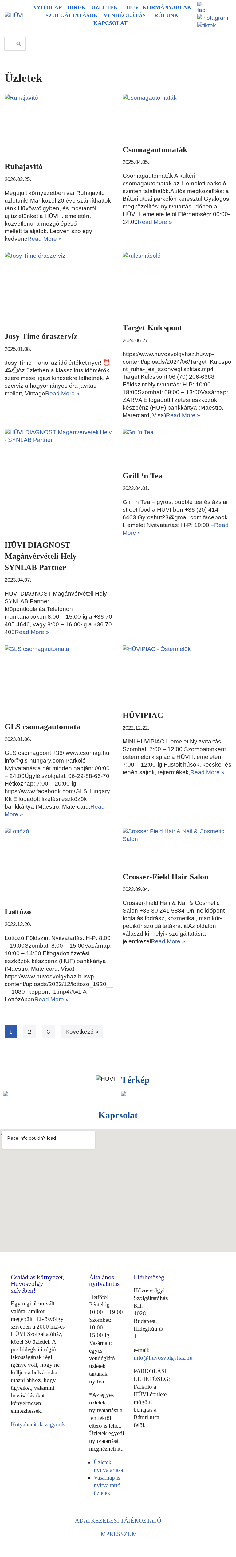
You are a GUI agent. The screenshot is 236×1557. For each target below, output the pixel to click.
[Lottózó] (59, 864)
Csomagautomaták (155, 149)
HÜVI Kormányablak (159, 7)
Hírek (76, 7)
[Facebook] (140, 1453)
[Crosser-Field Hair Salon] (177, 846)
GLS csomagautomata (43, 726)
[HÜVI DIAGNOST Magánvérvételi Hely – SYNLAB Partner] (59, 481)
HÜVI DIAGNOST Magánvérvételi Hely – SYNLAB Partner (44, 556)
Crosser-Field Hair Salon (165, 876)
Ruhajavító (24, 166)
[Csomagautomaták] (177, 116)
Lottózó (18, 911)
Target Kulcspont (152, 327)
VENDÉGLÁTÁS (125, 15)
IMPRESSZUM (118, 1534)
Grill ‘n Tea (143, 475)
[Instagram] (140, 1466)
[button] (106, 8)
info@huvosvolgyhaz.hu (163, 1357)
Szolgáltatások (71, 15)
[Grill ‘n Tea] (177, 446)
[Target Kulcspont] (177, 284)
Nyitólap (47, 7)
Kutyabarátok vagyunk (38, 1424)
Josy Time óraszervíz (41, 336)
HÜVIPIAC (143, 715)
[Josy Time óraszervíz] (59, 288)
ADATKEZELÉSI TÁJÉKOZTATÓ (118, 1520)
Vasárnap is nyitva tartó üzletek (107, 1485)
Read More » (44, 239)
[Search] (19, 44)
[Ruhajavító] (59, 124)
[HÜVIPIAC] (177, 674)
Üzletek (104, 7)
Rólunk (166, 15)
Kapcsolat (110, 23)
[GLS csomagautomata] (59, 680)
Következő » (82, 1031)
